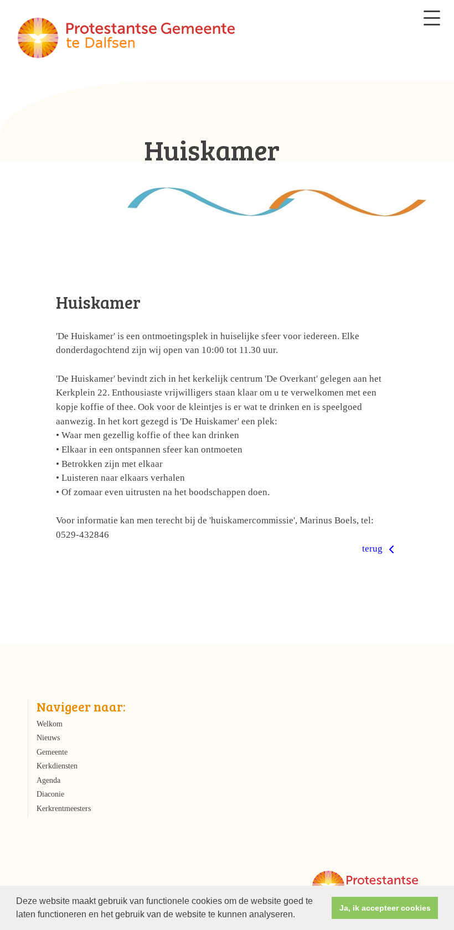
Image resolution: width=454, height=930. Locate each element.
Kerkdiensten (57, 766)
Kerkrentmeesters (64, 808)
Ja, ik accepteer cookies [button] (385, 907)
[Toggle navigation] (432, 18)
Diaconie (50, 794)
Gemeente (52, 752)
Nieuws (48, 738)
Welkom (50, 724)
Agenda (48, 780)
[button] (299, 915)
